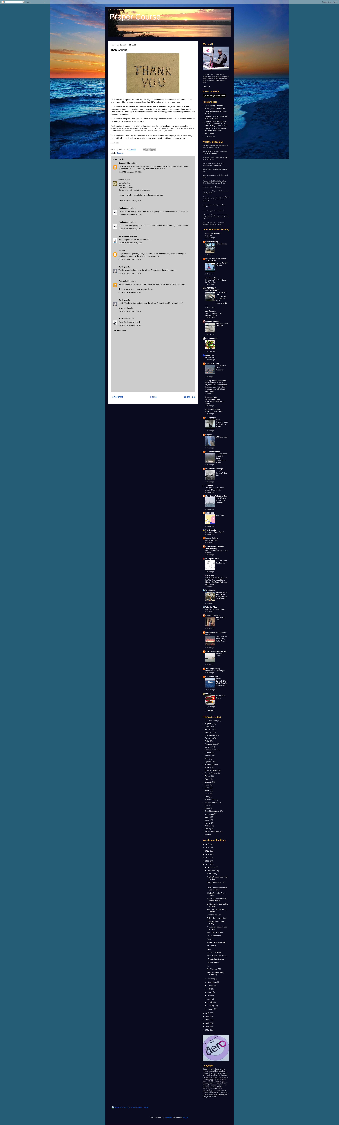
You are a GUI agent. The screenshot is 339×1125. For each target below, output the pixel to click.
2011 (207, 864)
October (211, 979)
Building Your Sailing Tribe (215, 609)
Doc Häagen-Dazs (126, 236)
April (209, 999)
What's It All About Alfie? (216, 942)
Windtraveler (210, 590)
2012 (207, 861)
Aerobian (209, 486)
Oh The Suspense (214, 936)
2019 (207, 844)
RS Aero (208, 729)
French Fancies (221, 244)
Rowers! (210, 939)
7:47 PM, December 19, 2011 (130, 311)
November (212, 871)
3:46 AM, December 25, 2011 (130, 325)
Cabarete (208, 782)
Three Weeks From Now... (217, 956)
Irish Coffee (209, 133)
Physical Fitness (211, 770)
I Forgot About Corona (215, 959)
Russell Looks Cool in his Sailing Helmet (216, 900)
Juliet (207, 835)
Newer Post (117, 397)
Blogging (120, 153)
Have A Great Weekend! (213, 412)
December (212, 867)
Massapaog (209, 814)
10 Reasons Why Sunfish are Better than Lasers (216, 117)
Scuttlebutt (218, 187)
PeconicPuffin (124, 281)
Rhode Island (210, 765)
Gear (206, 759)
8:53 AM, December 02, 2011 (130, 292)
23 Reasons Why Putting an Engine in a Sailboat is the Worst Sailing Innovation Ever (216, 123)
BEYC (207, 791)
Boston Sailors (211, 538)
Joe (120, 250)
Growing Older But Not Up (215, 108)
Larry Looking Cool (214, 915)
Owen (207, 788)
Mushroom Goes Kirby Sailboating (215, 974)
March (210, 1002)
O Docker (122, 180)
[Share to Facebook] (151, 149)
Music (207, 817)
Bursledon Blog (211, 242)
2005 (207, 1030)
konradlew (168, 1117)
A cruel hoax (220, 515)
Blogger (185, 1117)
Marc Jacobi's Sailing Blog (216, 496)
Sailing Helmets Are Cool (216, 918)
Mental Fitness (210, 750)
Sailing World (208, 193)
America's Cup (210, 744)
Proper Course (135, 16)
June (210, 992)
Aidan (207, 779)
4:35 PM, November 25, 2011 (130, 259)
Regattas (208, 724)
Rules (207, 785)
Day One (208, 236)
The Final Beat (211, 278)
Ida (208, 966)
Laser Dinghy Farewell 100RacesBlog (214, 547)
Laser (207, 794)
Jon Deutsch (210, 311)
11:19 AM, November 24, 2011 (130, 172)
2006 (207, 1027)
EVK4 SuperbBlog (212, 153)
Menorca (208, 747)
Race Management (212, 811)
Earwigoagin (218, 165)
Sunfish (208, 767)
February (211, 1006)
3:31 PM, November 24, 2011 (130, 201)
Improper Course (220, 183)
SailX (207, 808)
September (212, 982)
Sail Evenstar (210, 530)
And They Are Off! (214, 969)
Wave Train (209, 576)
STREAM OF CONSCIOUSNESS (212, 289)
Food (207, 797)
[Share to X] (149, 149)
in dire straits (210, 357)
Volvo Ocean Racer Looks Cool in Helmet (217, 889)
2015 (207, 851)
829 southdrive (211, 338)
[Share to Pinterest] (154, 149)
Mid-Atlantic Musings (214, 469)
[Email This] (144, 149)
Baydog (122, 267)
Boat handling (210, 735)
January (211, 1009)
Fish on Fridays (211, 773)
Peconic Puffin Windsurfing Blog (212, 398)
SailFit (207, 829)
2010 (207, 1013)
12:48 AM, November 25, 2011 (130, 215)
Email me (206, 86)
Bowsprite (209, 355)
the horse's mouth (212, 410)
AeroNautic (209, 711)
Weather (208, 756)
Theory (207, 823)
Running (208, 753)
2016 (207, 848)
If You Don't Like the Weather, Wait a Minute (221, 639)
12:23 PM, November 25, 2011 (130, 243)
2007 (207, 1023)
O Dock (208, 694)
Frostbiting (209, 738)
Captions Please (213, 962)
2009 (207, 1017)
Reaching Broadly (212, 615)
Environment (209, 800)
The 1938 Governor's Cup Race (221, 473)
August (210, 986)
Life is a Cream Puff (213, 234)
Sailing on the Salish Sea (215, 381)
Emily (207, 741)
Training (208, 726)
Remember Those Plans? (214, 532)
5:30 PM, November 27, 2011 (130, 273)
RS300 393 (209, 513)
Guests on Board (211, 540)
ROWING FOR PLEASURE (216, 651)
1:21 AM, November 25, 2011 (130, 229)
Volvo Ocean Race (212, 832)
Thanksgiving (119, 50)
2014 (207, 854)
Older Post (189, 397)
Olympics (208, 762)
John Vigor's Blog (212, 669)
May (209, 996)
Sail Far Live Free (212, 452)
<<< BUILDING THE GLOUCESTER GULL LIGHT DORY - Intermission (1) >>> (216, 299)
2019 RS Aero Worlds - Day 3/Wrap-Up (221, 500)
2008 (207, 1020)
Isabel (207, 820)
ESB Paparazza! (221, 437)
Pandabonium (124, 208)
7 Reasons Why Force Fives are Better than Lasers (216, 129)
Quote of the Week (214, 952)
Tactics (207, 776)
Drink (207, 805)
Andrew (207, 826)
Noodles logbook (212, 321)
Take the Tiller (211, 607)
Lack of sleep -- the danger (215, 671)
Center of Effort (125, 163)
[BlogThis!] (146, 149)
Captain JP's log (212, 364)
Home (153, 397)
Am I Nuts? (211, 946)
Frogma (217, 147)
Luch (209, 949)
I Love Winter (210, 136)
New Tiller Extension (215, 932)
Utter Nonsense (211, 721)
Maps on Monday (211, 802)
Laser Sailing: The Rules (214, 106)
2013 (207, 858)
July (209, 989)
